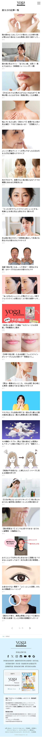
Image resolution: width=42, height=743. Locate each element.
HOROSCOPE (19, 667)
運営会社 (32, 730)
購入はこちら (12, 689)
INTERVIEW (10, 664)
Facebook (8, 656)
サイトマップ (26, 732)
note (21, 656)
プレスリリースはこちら (18, 728)
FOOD (18, 664)
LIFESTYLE (9, 667)
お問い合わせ (8, 728)
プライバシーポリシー (12, 730)
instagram (16, 656)
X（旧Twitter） (12, 656)
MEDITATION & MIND (23, 661)
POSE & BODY (9, 661)
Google (33, 656)
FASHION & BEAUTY (28, 664)
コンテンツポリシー (23, 730)
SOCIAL (36, 661)
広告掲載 (28, 728)
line (29, 656)
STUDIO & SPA (30, 667)
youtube (25, 656)
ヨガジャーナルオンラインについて (13, 732)
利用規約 (34, 728)
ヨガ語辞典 (33, 732)
